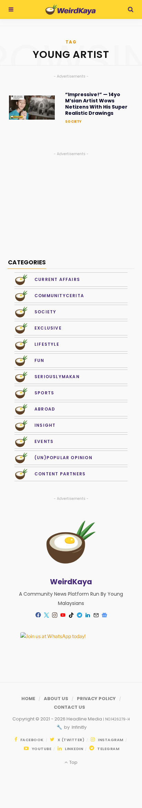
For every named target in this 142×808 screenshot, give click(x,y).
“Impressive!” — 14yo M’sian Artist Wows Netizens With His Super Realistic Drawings (96, 104)
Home (28, 698)
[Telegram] (79, 615)
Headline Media (85, 719)
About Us (56, 698)
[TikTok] (71, 615)
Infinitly (79, 727)
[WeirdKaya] (70, 10)
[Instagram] (54, 615)
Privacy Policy (96, 698)
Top (72, 762)
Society (73, 121)
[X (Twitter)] (46, 615)
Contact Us (69, 707)
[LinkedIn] (87, 615)
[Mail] (95, 615)
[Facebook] (38, 615)
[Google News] (104, 615)
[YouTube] (62, 615)
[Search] (130, 9)
